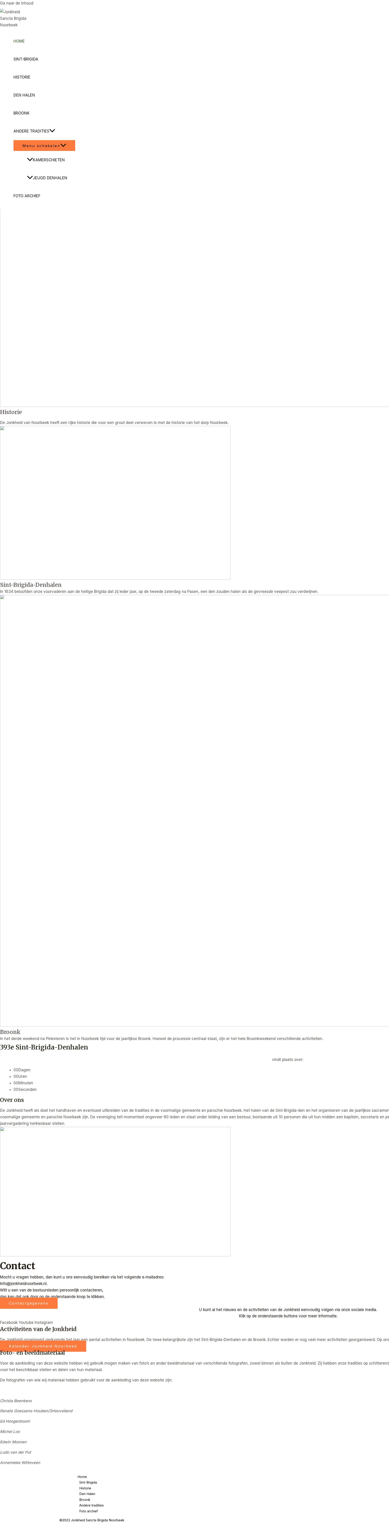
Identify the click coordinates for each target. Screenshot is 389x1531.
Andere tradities (31, 131)
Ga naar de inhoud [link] (16, 3)
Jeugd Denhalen (50, 178)
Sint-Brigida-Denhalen (31, 584)
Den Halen (24, 95)
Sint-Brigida (26, 59)
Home (19, 41)
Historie (22, 77)
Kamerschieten (49, 160)
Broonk (21, 113)
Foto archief (27, 196)
